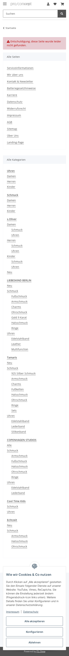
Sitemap (12, 129)
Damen (11, 176)
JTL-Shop (40, 651)
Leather (16, 344)
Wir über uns (15, 74)
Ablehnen (35, 642)
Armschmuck (19, 301)
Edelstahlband (20, 338)
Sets (14, 410)
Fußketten (17, 389)
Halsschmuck (19, 322)
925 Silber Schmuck (23, 373)
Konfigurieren (34, 631)
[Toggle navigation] (5, 2)
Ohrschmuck (19, 312)
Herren (11, 181)
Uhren (15, 235)
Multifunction (19, 349)
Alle (9, 445)
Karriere (12, 95)
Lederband (18, 426)
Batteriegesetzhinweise (21, 88)
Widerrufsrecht (16, 108)
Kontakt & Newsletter (20, 81)
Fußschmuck (19, 296)
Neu (9, 272)
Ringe (14, 328)
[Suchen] (62, 14)
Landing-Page (15, 142)
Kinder (11, 186)
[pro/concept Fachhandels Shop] (21, 4)
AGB (9, 122)
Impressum (12, 611)
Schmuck (16, 229)
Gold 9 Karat (19, 317)
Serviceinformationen (20, 68)
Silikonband (18, 431)
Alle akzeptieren (34, 621)
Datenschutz (30, 611)
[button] (48, 4)
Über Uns (13, 135)
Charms (16, 307)
